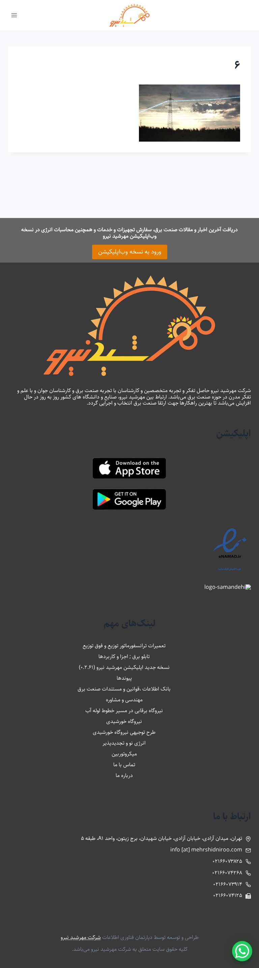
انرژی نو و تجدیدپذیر (124, 743)
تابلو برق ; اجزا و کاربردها (124, 656)
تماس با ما (124, 764)
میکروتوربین (124, 754)
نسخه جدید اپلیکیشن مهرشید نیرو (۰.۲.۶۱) (124, 667)
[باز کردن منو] (14, 15)
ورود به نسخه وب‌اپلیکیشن (129, 252)
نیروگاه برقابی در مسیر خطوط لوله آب (124, 710)
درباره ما (124, 775)
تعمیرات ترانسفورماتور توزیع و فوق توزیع (124, 646)
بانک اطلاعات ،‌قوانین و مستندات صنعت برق (124, 689)
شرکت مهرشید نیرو (81, 937)
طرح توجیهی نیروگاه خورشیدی (124, 732)
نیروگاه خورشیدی (124, 721)
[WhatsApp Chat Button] (242, 951)
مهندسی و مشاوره (124, 700)
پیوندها (124, 678)
